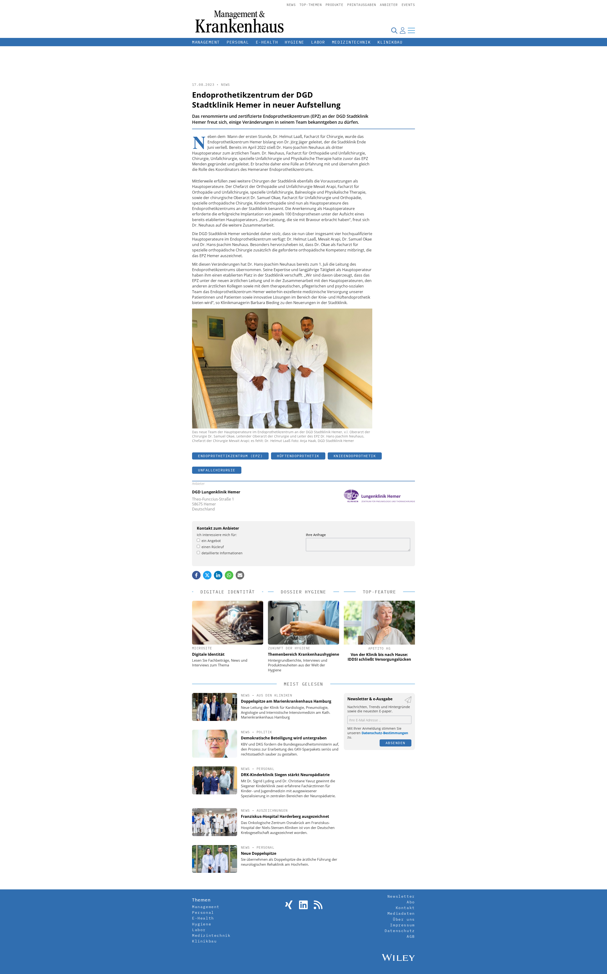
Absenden (395, 743)
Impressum (402, 925)
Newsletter (401, 896)
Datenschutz (400, 930)
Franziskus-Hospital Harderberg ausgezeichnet (285, 816)
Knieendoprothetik (355, 456)
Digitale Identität (208, 654)
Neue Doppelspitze (258, 853)
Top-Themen (310, 5)
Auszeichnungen (272, 810)
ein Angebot (211, 540)
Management (206, 42)
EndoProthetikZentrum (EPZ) (230, 456)
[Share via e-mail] (240, 575)
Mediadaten (401, 913)
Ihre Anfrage (316, 535)
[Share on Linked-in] (218, 575)
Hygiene (294, 42)
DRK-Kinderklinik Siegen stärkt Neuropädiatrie (285, 774)
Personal (238, 42)
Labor (318, 42)
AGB (411, 936)
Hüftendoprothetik (298, 456)
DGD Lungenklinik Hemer (216, 492)
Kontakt (405, 907)
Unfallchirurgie (216, 470)
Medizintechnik (351, 42)
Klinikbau (389, 42)
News (291, 5)
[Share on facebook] (196, 575)
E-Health (267, 42)
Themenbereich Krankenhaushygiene (303, 654)
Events (408, 5)
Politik (264, 732)
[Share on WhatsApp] (229, 575)
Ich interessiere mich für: (217, 535)
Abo (411, 902)
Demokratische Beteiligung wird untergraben (284, 738)
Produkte (334, 5)
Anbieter (389, 5)
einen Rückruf (213, 547)
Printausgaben (361, 5)
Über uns (404, 919)
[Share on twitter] (207, 575)
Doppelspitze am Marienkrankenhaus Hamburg (286, 701)
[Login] (402, 30)
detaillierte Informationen (222, 553)
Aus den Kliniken (274, 695)
